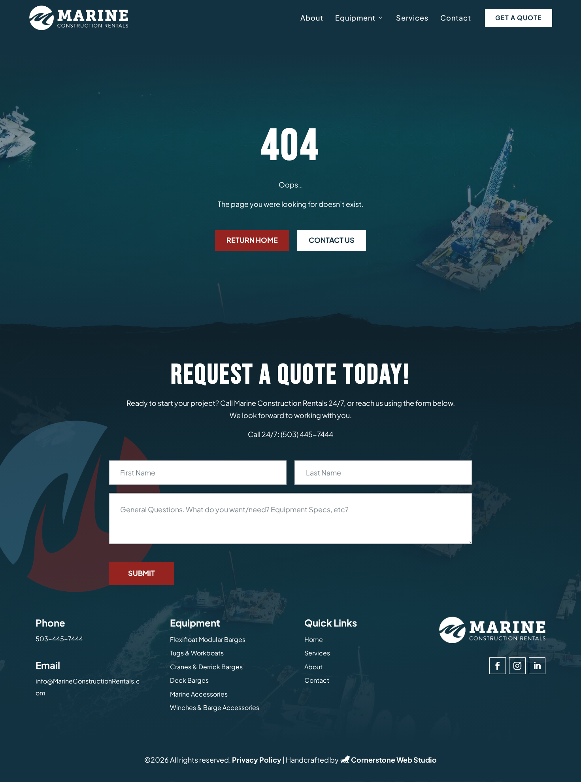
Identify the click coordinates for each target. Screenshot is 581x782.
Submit (141, 573)
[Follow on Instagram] (517, 665)
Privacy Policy (256, 759)
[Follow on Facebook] (497, 665)
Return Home (252, 239)
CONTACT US (332, 239)
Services (412, 17)
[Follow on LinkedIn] (537, 665)
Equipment (355, 17)
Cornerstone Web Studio (394, 759)
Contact (455, 17)
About (311, 17)
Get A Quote (518, 17)
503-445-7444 (59, 638)
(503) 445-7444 (307, 434)
